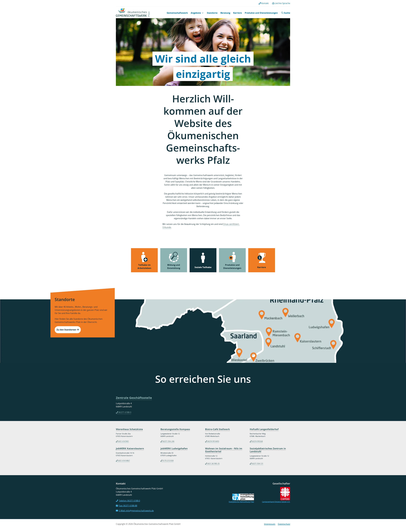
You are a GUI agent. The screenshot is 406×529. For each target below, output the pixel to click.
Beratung (225, 12)
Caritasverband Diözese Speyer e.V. (276, 502)
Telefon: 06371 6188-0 (129, 500)
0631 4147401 (123, 441)
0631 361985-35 (213, 463)
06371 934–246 (168, 441)
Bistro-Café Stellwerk (217, 429)
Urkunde (166, 227)
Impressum (269, 524)
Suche (286, 12)
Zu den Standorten (67, 329)
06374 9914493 (213, 441)
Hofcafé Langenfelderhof (264, 429)
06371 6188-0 (124, 412)
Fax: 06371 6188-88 (128, 505)
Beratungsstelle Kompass (175, 429)
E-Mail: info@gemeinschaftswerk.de (136, 510)
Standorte (212, 12)
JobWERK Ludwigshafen (174, 448)
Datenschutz (284, 524)
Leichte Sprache (282, 3)
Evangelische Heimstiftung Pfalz (241, 502)
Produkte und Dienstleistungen (261, 12)
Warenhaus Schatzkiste (129, 429)
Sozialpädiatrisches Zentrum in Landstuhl (268, 450)
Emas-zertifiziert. (231, 224)
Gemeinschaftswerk (177, 12)
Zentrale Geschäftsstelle (134, 398)
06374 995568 (257, 441)
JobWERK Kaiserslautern (130, 448)
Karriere (237, 12)
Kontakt (265, 3)
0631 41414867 (124, 460)
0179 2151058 (168, 460)
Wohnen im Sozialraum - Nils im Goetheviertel (223, 450)
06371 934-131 (257, 463)
